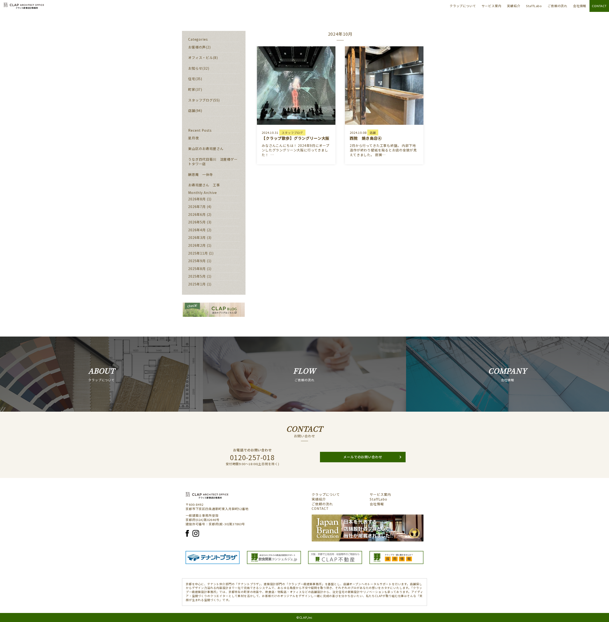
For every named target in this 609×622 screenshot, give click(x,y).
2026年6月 (197, 214)
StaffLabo (534, 6)
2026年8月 (197, 199)
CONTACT (599, 6)
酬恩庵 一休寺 (200, 174)
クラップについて (463, 6)
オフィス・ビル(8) (203, 57)
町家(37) (195, 89)
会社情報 (579, 6)
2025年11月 (198, 253)
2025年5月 (197, 276)
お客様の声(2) (199, 47)
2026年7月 (197, 206)
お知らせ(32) (198, 68)
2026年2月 (197, 245)
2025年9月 (197, 260)
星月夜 (193, 137)
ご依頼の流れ (557, 6)
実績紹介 (513, 6)
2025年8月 (197, 268)
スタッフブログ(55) (204, 100)
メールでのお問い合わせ (362, 456)
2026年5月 (197, 222)
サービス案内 (491, 6)
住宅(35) (195, 78)
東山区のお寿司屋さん (205, 148)
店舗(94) (195, 110)
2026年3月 (197, 237)
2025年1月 (197, 284)
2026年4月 (197, 229)
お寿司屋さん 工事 (204, 185)
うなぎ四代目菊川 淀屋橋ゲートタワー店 (213, 161)
